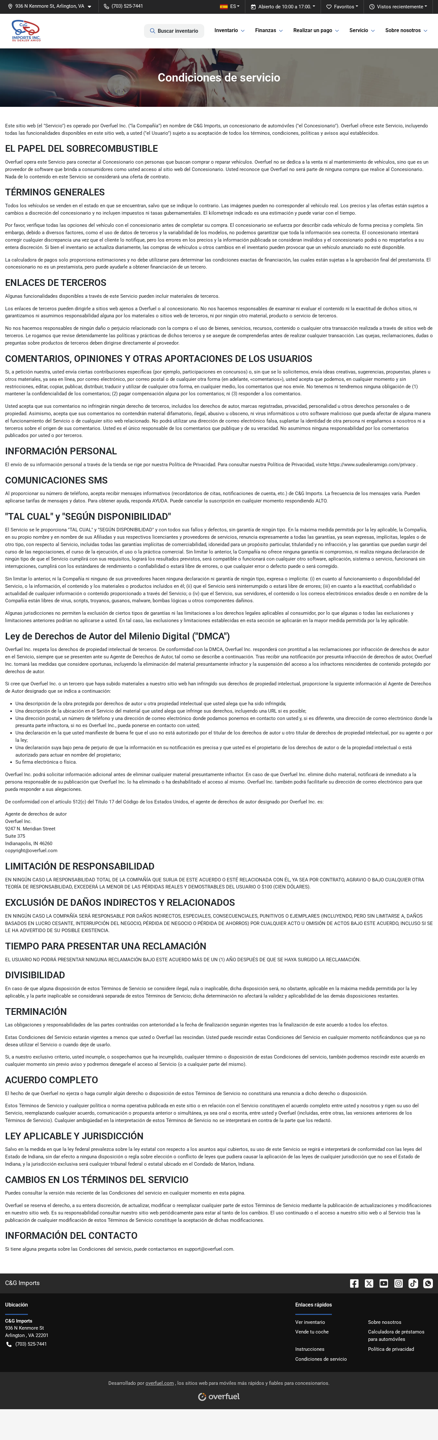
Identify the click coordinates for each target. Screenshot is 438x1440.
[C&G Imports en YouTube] (381, 1283)
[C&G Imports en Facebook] (351, 1283)
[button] (52, 6)
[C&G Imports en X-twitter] (366, 1283)
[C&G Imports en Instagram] (396, 1283)
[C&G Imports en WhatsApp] (425, 1283)
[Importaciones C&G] (26, 31)
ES (233, 6)
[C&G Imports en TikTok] (410, 1283)
